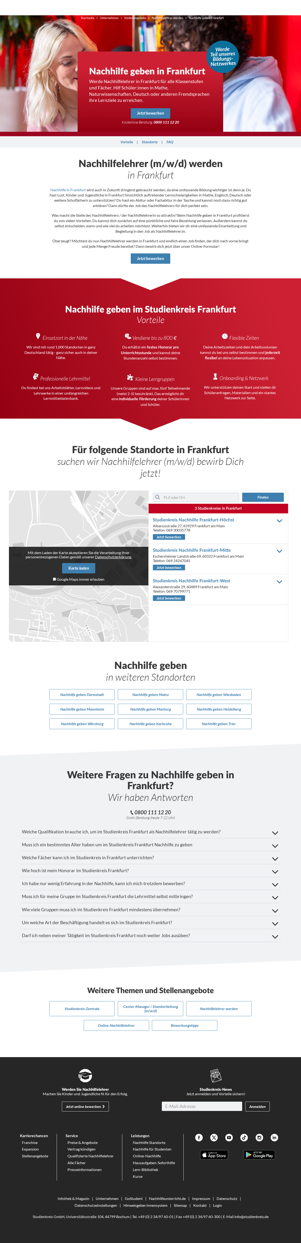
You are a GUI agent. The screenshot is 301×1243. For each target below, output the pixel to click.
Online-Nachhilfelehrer (116, 1025)
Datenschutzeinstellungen (96, 1205)
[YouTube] (229, 1138)
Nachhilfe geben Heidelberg (219, 709)
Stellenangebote (35, 1156)
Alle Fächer (76, 1162)
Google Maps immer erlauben (80, 579)
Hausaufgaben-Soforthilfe (154, 1162)
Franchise (30, 1142)
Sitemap (180, 1205)
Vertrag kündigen (81, 1149)
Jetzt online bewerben (83, 1106)
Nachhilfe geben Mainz (150, 694)
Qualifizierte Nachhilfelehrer (90, 1156)
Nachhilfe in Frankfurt (68, 190)
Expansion (30, 1149)
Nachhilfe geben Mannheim (82, 709)
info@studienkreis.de (251, 1216)
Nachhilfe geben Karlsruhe (151, 723)
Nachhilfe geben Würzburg (82, 723)
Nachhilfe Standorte (149, 1142)
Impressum (201, 1198)
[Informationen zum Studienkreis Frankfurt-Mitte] (280, 551)
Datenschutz (227, 1198)
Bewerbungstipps (184, 1025)
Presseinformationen (84, 1169)
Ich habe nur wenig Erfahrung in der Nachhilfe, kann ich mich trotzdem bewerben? (103, 883)
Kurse (138, 1176)
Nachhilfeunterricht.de (167, 1198)
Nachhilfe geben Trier (219, 723)
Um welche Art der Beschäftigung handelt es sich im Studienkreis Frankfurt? (97, 922)
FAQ (169, 142)
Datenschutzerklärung (113, 557)
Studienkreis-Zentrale (82, 1008)
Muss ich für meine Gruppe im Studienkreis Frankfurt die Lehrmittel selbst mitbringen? (107, 896)
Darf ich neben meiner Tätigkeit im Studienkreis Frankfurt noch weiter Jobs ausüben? (106, 935)
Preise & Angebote (82, 1142)
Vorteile (126, 142)
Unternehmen (107, 1198)
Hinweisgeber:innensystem (145, 1205)
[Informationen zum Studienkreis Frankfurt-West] (280, 581)
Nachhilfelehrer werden (219, 1008)
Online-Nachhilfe (147, 1156)
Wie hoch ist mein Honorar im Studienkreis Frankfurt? (75, 870)
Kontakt (200, 1205)
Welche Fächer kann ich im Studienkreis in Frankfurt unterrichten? (88, 857)
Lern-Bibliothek (145, 1169)
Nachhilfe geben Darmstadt (82, 694)
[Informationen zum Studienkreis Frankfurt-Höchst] (280, 520)
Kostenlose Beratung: (150, 122)
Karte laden (78, 568)
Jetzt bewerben (150, 113)
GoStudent (134, 1198)
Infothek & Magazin (73, 1198)
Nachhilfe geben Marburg (150, 709)
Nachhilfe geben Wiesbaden (219, 694)
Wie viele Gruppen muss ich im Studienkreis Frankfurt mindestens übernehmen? (101, 909)
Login (217, 1205)
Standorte (150, 142)
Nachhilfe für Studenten (152, 1149)
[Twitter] (214, 1138)
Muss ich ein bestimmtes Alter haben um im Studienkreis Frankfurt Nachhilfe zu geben (107, 844)
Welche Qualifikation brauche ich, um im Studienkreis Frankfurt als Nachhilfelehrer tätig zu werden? (121, 831)
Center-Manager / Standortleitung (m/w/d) (150, 1008)
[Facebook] (199, 1138)
